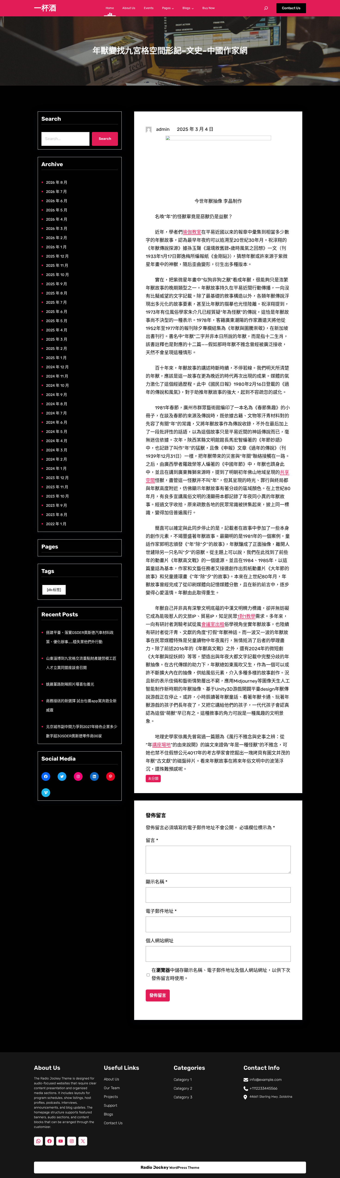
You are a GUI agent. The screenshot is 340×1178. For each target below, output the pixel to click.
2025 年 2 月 (56, 348)
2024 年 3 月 (56, 450)
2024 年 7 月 (56, 413)
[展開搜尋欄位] (266, 8)
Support (110, 1105)
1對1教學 (246, 616)
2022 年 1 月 (56, 524)
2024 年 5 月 (56, 431)
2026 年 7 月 (56, 191)
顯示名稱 (156, 882)
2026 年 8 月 (56, 182)
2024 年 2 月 (56, 459)
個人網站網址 (159, 941)
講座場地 (161, 745)
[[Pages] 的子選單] (173, 8)
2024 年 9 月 (56, 395)
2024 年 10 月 (57, 385)
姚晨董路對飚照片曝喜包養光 (70, 684)
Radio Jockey (155, 1167)
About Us (111, 1079)
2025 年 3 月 (56, 339)
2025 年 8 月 (56, 293)
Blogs (108, 1114)
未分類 (153, 778)
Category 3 (183, 1097)
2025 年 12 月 (57, 256)
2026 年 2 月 (56, 238)
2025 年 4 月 (56, 330)
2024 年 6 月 (56, 422)
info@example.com (266, 1079)
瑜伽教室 (192, 232)
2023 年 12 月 (57, 478)
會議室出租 (212, 624)
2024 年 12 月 (57, 367)
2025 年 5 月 (56, 321)
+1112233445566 (263, 1088)
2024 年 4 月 (56, 441)
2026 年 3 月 (56, 228)
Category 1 (183, 1079)
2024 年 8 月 (56, 404)
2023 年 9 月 (56, 505)
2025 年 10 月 (57, 275)
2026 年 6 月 (56, 201)
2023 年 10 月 (57, 496)
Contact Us (291, 8)
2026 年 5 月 (56, 210)
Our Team (112, 1088)
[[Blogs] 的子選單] (193, 8)
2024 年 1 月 (56, 468)
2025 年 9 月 (56, 284)
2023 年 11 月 (57, 487)
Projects (111, 1096)
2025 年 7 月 (56, 302)
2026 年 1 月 (56, 247)
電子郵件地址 (161, 911)
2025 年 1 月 (56, 358)
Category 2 (183, 1088)
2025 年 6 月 (56, 311)
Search (105, 139)
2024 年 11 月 (57, 376)
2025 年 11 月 (57, 265)
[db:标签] (54, 590)
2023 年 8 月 (56, 515)
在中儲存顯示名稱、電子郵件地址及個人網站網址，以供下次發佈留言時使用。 (220, 974)
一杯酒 (45, 8)
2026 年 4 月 (56, 219)
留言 (152, 840)
